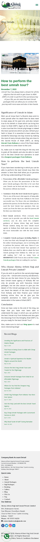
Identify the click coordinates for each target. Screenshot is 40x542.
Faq (5, 497)
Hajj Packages (9, 484)
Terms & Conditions (23, 538)
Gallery (6, 489)
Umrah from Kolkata (10, 143)
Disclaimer (35, 538)
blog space (28, 324)
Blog (6, 492)
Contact (7, 499)
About (6, 480)
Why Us (7, 494)
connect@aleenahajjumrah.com (14, 521)
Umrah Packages (10, 482)
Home (6, 477)
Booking (7, 487)
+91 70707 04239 (13, 518)
